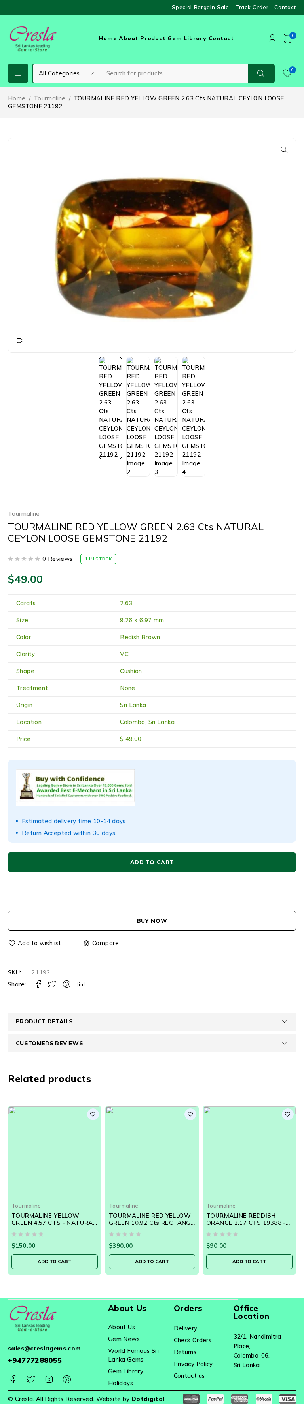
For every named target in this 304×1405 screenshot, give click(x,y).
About (128, 38)
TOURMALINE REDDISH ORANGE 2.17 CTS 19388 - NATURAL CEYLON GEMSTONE (246, 1226)
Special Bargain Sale (200, 7)
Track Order (251, 7)
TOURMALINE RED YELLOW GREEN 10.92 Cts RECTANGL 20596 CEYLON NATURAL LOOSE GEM (151, 1226)
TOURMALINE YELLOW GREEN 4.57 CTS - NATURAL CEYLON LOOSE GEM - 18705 (54, 1223)
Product (152, 38)
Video (20, 340)
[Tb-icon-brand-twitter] (31, 1379)
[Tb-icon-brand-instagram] (49, 1379)
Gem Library (186, 38)
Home (108, 38)
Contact (285, 7)
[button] (284, 150)
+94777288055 (35, 1360)
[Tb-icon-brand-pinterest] (67, 1379)
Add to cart (152, 862)
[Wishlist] (35, 943)
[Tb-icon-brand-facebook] (13, 1379)
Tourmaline (50, 98)
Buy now (152, 920)
